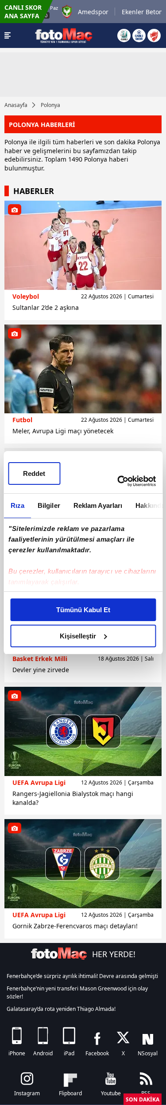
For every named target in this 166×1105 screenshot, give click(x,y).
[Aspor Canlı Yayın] (124, 35)
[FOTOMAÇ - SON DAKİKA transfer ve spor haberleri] (64, 35)
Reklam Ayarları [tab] (97, 505)
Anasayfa (15, 105)
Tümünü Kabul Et (83, 610)
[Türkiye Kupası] (154, 35)
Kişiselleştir (78, 636)
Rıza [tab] (17, 505)
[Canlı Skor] (139, 35)
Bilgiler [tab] (48, 505)
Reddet (34, 473)
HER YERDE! (113, 954)
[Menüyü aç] (7, 35)
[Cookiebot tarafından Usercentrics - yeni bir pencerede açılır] (118, 481)
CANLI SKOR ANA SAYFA (23, 11)
